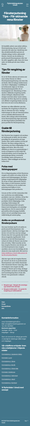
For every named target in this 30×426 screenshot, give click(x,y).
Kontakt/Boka (6, 306)
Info (3, 308)
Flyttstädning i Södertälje (10, 368)
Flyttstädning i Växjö (8, 379)
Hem (3, 302)
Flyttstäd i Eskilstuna (8, 372)
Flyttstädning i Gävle (8, 361)
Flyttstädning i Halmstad (10, 376)
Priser (4, 304)
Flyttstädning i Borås (8, 365)
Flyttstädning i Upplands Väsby (12, 354)
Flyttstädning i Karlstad (9, 383)
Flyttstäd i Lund (7, 358)
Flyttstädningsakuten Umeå (15, 4)
